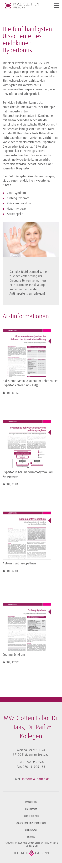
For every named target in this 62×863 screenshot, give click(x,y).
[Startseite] (24, 5)
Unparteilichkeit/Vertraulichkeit (31, 823)
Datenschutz (31, 809)
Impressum (31, 801)
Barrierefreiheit (31, 815)
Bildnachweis (31, 829)
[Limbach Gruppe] (31, 853)
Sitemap (31, 836)
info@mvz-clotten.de (35, 779)
